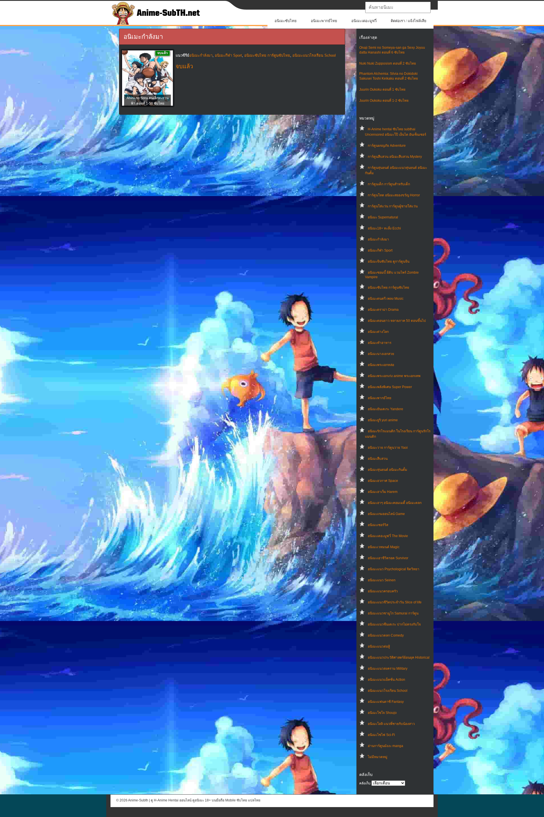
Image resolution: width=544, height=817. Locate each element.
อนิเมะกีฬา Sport (380, 250)
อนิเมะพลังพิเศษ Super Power (390, 387)
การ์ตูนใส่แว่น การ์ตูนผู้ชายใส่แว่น (393, 206)
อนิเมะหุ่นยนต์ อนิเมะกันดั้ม (387, 470)
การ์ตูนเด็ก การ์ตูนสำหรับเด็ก (389, 184)
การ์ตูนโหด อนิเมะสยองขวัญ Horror (394, 195)
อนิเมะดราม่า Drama (383, 310)
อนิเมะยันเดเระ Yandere (385, 409)
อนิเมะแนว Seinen (382, 580)
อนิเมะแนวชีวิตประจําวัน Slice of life (395, 602)
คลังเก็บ (365, 783)
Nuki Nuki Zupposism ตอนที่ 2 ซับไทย (387, 63)
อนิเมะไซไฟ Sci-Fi (381, 735)
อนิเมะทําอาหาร (379, 343)
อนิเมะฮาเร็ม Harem (383, 492)
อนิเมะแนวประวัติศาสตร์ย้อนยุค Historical (399, 657)
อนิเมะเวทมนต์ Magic (384, 547)
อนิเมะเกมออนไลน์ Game (386, 514)
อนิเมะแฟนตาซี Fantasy (386, 702)
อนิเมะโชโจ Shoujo (382, 713)
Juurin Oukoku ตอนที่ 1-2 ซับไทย (384, 101)
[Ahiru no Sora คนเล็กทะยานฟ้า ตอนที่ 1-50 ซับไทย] (147, 78)
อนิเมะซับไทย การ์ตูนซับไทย (388, 288)
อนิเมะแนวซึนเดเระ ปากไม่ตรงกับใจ (394, 624)
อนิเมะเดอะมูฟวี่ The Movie (388, 536)
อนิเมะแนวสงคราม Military (387, 669)
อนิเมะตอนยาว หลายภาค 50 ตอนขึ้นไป (397, 321)
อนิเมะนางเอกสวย (381, 354)
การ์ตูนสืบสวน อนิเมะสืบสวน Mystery (395, 157)
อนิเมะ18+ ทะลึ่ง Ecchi (384, 228)
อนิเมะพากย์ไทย (324, 21)
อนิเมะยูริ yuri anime (383, 420)
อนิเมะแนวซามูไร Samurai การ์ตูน (393, 613)
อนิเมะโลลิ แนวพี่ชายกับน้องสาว (391, 724)
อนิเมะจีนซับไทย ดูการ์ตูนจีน (388, 261)
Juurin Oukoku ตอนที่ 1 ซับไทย (382, 90)
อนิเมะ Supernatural (383, 217)
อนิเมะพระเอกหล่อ (381, 365)
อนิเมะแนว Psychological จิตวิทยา (393, 569)
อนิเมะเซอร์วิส (378, 525)
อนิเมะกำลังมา (378, 239)
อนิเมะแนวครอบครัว (383, 591)
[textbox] (398, 7)
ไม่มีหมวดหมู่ (377, 757)
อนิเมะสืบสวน (378, 459)
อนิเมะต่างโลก (378, 332)
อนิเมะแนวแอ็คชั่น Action (386, 680)
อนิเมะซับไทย (286, 21)
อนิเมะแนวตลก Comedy (386, 635)
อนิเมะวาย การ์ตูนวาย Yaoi (388, 448)
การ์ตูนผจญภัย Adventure (387, 146)
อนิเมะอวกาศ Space (383, 481)
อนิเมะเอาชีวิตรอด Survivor (388, 558)
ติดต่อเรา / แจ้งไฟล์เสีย (408, 21)
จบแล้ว (184, 66)
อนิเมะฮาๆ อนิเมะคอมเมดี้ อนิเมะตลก (395, 503)
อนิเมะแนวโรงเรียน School (387, 691)
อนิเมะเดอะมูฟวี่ (364, 21)
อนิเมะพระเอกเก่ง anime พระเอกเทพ (394, 376)
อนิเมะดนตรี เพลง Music (385, 299)
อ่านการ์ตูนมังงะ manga (385, 746)
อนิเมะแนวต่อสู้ (379, 646)
